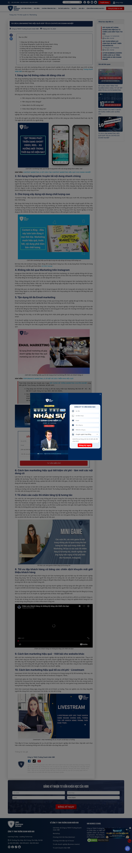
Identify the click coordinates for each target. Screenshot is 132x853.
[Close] (100, 394)
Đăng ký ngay (85, 445)
